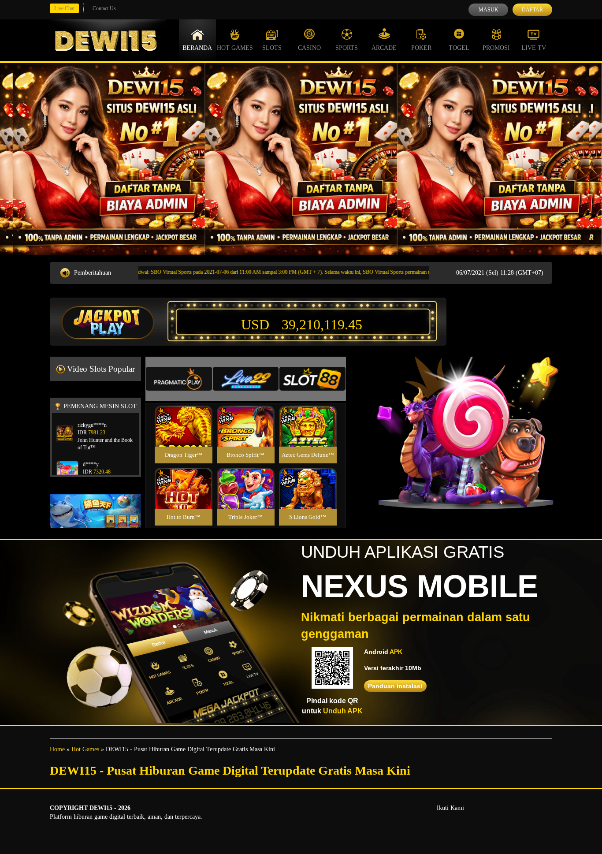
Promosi (496, 48)
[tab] (179, 379)
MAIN (183, 435)
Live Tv (533, 48)
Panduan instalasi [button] (395, 686)
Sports (346, 48)
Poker (421, 48)
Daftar (532, 10)
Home (57, 749)
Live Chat (64, 8)
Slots (272, 48)
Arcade (384, 48)
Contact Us (104, 8)
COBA (183, 415)
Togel (459, 48)
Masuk (488, 10)
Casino (309, 48)
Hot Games (235, 48)
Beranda (197, 48)
